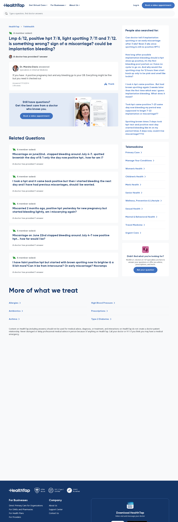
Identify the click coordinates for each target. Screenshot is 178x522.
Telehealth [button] (28, 26)
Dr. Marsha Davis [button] (29, 66)
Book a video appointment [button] (158, 5)
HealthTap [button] (14, 26)
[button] (13, 5)
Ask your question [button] (145, 270)
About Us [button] (53, 505)
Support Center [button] (56, 509)
